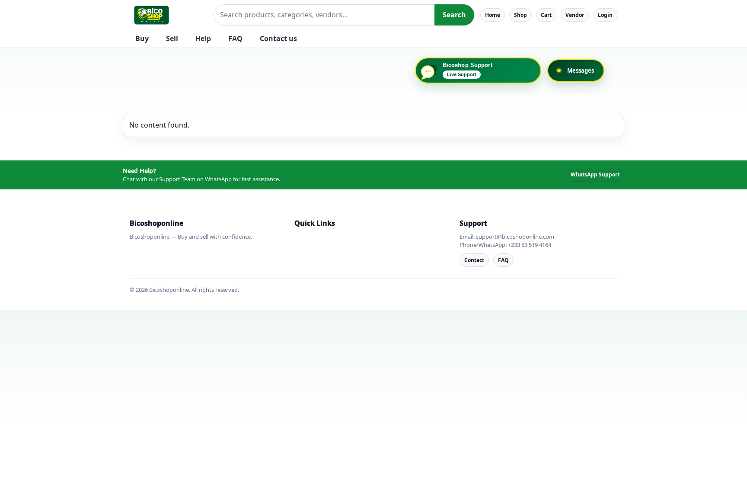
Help (203, 38)
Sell (172, 38)
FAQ (235, 38)
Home (492, 15)
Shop (520, 15)
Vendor (574, 15)
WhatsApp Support (595, 174)
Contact (474, 260)
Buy (142, 38)
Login (605, 15)
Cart (546, 15)
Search (454, 14)
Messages (580, 70)
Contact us (278, 38)
